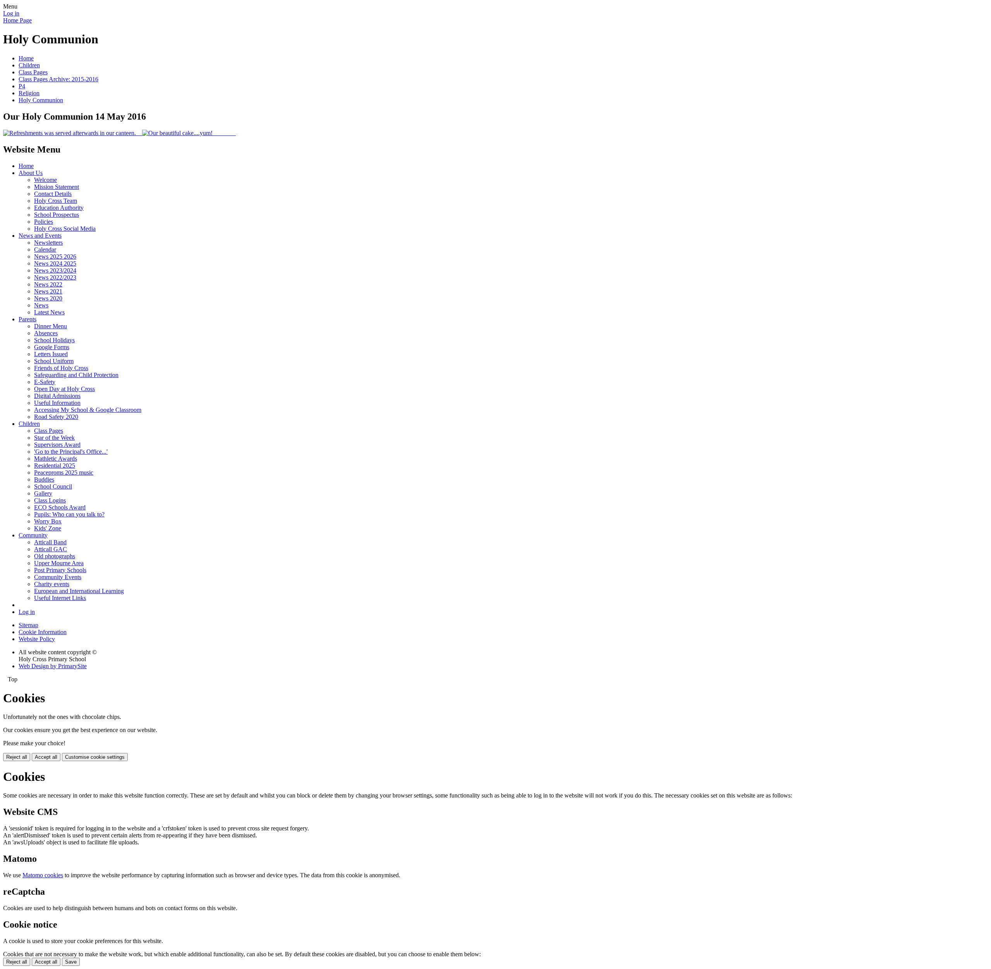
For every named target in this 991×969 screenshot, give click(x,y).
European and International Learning (79, 591)
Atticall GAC (50, 549)
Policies (43, 221)
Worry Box (48, 521)
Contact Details (53, 193)
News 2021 (48, 291)
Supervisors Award (57, 444)
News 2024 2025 (55, 263)
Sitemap (28, 625)
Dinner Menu (50, 326)
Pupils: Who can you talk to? (69, 514)
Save (71, 962)
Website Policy (37, 639)
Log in (11, 13)
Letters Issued (51, 354)
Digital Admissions (57, 396)
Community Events (57, 577)
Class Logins (50, 500)
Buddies (44, 479)
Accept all (46, 757)
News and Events (40, 235)
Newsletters (48, 242)
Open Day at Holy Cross (64, 389)
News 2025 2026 (55, 256)
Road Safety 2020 (56, 416)
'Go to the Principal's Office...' (71, 451)
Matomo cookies (42, 875)
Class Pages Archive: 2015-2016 (58, 79)
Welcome (45, 180)
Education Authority (59, 207)
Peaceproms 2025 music (63, 472)
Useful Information (57, 403)
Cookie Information (43, 632)
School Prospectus (56, 214)
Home (26, 58)
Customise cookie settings (95, 757)
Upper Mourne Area (59, 563)
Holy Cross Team (55, 200)
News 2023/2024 (55, 270)
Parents (27, 319)
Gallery (43, 493)
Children (29, 65)
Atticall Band (50, 542)
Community (33, 535)
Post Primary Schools (60, 570)
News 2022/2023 (55, 277)
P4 (22, 86)
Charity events (51, 584)
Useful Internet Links (60, 598)
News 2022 (48, 284)
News (41, 305)
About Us (31, 173)
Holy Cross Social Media (65, 228)
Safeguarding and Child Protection (76, 375)
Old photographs (54, 556)
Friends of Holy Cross (61, 368)
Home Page (17, 20)
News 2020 (48, 298)
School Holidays (54, 340)
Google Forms (51, 347)
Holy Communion (41, 100)
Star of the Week (54, 437)
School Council (53, 486)
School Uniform (54, 361)
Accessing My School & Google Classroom (87, 409)
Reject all (16, 757)
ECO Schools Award (60, 507)
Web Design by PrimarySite (53, 666)
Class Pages (33, 72)
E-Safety (44, 382)
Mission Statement (56, 187)
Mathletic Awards (55, 458)
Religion (29, 93)
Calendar (45, 249)
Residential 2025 (54, 465)
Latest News (49, 312)
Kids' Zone (47, 528)
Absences (46, 333)
